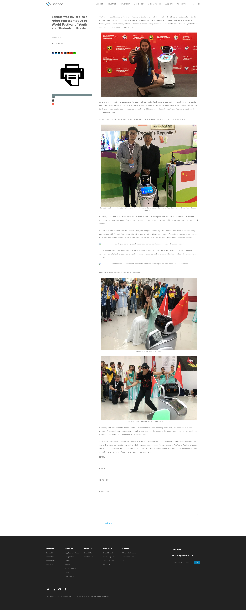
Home (67, 564)
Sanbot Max (50, 560)
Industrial (111, 4)
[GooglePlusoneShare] (62, 53)
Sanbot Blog (108, 564)
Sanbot (99, 4)
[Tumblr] (65, 53)
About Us (181, 4)
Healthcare (69, 576)
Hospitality (69, 557)
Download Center (129, 557)
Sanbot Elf (50, 557)
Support (168, 4)
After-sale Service (129, 553)
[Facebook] (53, 53)
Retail (67, 560)
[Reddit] (68, 53)
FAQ (123, 560)
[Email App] (72, 100)
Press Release (108, 560)
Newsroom (125, 4)
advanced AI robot (111, 250)
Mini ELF (49, 564)
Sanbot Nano (51, 553)
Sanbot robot (159, 220)
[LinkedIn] (59, 53)
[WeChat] (74, 53)
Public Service (70, 568)
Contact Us (88, 557)
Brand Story (89, 553)
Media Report (108, 557)
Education (69, 572)
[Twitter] (56, 53)
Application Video (72, 553)
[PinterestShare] (71, 53)
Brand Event (108, 553)
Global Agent (154, 4)
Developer (139, 4)
